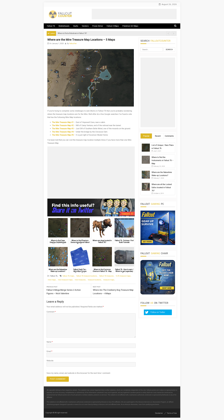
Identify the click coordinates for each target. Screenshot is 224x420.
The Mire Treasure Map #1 (63, 122)
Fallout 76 (51, 26)
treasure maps (108, 280)
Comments (169, 136)
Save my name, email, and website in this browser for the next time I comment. (78, 373)
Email (49, 351)
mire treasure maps (65, 280)
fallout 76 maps (68, 276)
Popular (146, 136)
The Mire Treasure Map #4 (63, 132)
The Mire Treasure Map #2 (63, 125)
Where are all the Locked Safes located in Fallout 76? (162, 187)
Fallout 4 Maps (113, 26)
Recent (158, 136)
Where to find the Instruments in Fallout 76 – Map (162, 160)
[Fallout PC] (157, 244)
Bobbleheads (64, 26)
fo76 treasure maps (123, 276)
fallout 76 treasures (106, 276)
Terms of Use (172, 413)
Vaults (75, 26)
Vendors (85, 26)
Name (50, 342)
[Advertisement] (134, 14)
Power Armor (97, 26)
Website (50, 361)
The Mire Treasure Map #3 (63, 128)
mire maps (52, 280)
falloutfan (73, 43)
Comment (51, 312)
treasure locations (94, 280)
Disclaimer (159, 413)
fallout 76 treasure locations (86, 276)
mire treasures (80, 280)
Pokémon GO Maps (130, 26)
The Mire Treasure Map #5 (63, 135)
